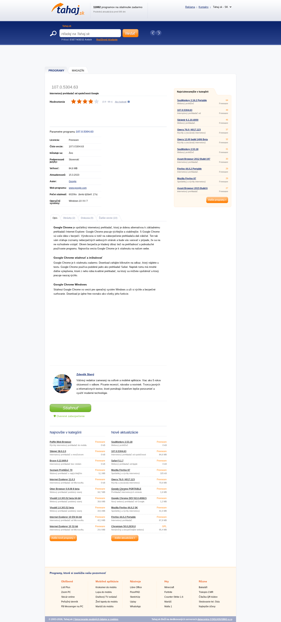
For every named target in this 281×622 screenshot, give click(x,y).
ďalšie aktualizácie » (125, 538)
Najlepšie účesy (207, 606)
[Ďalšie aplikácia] (159, 33)
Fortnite (168, 592)
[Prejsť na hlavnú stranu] (67, 14)
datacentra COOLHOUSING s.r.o (214, 619)
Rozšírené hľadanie (107, 39)
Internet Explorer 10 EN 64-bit (66, 517)
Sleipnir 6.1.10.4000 (187, 120)
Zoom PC (66, 592)
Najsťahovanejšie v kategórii (192, 91)
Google (72, 181)
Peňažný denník (69, 601)
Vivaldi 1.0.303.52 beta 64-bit (65, 498)
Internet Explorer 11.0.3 (62, 479)
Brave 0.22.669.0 (59, 460)
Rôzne (203, 581)
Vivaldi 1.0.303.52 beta (62, 507)
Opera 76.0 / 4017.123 (123, 479)
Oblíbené (67, 581)
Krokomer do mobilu (106, 587)
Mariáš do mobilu (105, 606)
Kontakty (204, 7)
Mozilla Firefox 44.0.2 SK (124, 507)
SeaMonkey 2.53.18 (121, 442)
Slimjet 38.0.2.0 (58, 451)
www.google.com (78, 188)
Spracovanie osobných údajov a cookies (96, 619)
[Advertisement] (140, 55)
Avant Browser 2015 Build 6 (192, 188)
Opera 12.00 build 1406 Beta (192, 139)
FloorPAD (135, 592)
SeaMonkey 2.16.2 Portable (192, 100)
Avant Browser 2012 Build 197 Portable (193, 160)
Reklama (190, 7)
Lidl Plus (65, 587)
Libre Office (136, 587)
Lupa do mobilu (104, 592)
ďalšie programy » (217, 200)
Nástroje (135, 581)
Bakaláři (203, 587)
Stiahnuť (70, 408)
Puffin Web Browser (60, 442)
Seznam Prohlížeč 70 (61, 470)
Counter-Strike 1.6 (173, 597)
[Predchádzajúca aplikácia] (153, 33)
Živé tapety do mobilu (107, 601)
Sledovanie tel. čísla (209, 601)
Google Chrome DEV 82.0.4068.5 (129, 498)
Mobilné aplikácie (107, 581)
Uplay (133, 601)
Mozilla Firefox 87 (120, 470)
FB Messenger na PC (72, 606)
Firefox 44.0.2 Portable (123, 517)
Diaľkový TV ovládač (106, 597)
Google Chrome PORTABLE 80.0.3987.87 (126, 490)
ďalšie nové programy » (63, 538)
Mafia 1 (168, 606)
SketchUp (135, 597)
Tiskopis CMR (206, 592)
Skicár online (68, 597)
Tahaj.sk (66, 26)
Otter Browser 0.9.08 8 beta (65, 489)
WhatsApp (135, 606)
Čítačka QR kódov (208, 597)
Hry (166, 581)
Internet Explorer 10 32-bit (64, 526)
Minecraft (169, 587)
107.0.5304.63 (118, 451)
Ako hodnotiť (121, 102)
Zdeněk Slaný (85, 374)
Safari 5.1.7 (117, 460)
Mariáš (167, 601)
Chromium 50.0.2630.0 (123, 526)
